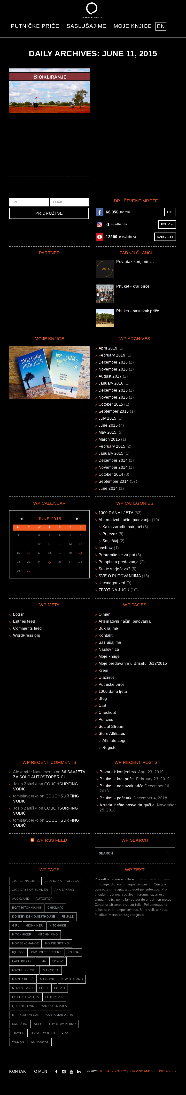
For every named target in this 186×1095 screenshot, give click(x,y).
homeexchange (25, 943)
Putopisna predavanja (119, 562)
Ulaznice (107, 677)
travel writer (42, 1033)
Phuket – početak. (116, 798)
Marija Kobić (23, 979)
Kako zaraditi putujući (122, 527)
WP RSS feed (52, 840)
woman (18, 1042)
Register (110, 747)
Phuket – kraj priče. (117, 779)
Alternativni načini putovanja (125, 520)
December (113, 362)
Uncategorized (112, 583)
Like (170, 212)
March (109, 439)
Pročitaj (49, 90)
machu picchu (24, 970)
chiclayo (55, 907)
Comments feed (27, 628)
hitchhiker (21, 934)
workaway (40, 1042)
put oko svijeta (25, 997)
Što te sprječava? (115, 569)
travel (18, 1033)
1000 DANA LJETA (116, 513)
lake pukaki (22, 961)
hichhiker (34, 925)
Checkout (107, 712)
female (68, 916)
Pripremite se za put (117, 555)
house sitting (57, 943)
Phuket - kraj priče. (133, 286)
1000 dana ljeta (113, 691)
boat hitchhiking (26, 907)
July (107, 418)
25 (49, 561)
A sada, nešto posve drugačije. (128, 805)
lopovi (58, 961)
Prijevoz (109, 534)
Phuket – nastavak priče (122, 786)
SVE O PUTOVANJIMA (120, 576)
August (110, 376)
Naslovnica (109, 649)
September (114, 411)
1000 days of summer (30, 889)
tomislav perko (62, 1024)
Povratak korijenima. (135, 262)
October (111, 404)
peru (43, 988)
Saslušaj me (86, 26)
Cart (102, 705)
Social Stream (111, 726)
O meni (105, 614)
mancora (51, 970)
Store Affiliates (112, 733)
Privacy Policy (113, 1071)
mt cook (47, 979)
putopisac (54, 997)
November (113, 369)
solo (38, 1024)
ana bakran (64, 889)
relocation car (25, 1015)
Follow (167, 224)
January (111, 383)
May (107, 432)
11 (49, 543)
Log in (18, 614)
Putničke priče (35, 26)
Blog (103, 698)
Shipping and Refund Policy (153, 1071)
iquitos (18, 952)
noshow (106, 548)
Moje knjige (133, 26)
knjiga (73, 952)
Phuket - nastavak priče (137, 311)
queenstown (23, 1006)
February (112, 355)
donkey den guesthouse (33, 916)
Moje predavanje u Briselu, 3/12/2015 (133, 663)
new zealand (72, 979)
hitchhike (57, 925)
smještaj (20, 1024)
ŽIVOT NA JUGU (114, 590)
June (108, 425)
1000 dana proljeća (62, 881)
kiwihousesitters (46, 952)
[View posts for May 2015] (18, 519)
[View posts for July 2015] (80, 519)
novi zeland (22, 988)
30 (28, 570)
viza (65, 1033)
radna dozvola (54, 1006)
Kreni (103, 670)
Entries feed (24, 621)
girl (15, 925)
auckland (20, 898)
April (108, 348)
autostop (44, 898)
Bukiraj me (108, 628)
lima (42, 961)
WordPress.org (26, 635)
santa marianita (59, 1015)
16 (28, 552)
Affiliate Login (115, 740)
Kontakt (106, 635)
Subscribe (165, 236)
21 (80, 552)
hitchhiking (48, 934)
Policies (106, 719)
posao (59, 988)
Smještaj (110, 541)
